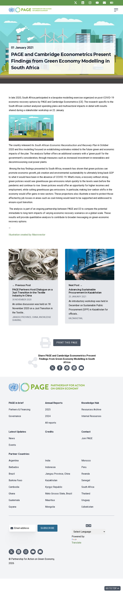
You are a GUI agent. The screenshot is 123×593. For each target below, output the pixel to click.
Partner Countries (19, 454)
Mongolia (50, 506)
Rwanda (85, 473)
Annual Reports (54, 402)
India (47, 460)
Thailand (85, 493)
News (12, 438)
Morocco (86, 460)
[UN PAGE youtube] (97, 2)
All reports (50, 422)
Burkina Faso (15, 480)
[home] (47, 390)
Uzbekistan (87, 506)
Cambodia (14, 487)
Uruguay (85, 500)
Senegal (85, 480)
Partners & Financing (19, 409)
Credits (49, 431)
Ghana (12, 493)
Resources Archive (91, 409)
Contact (85, 431)
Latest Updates (17, 431)
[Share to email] (81, 368)
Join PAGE (86, 438)
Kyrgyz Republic (53, 487)
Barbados (14, 467)
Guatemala (14, 500)
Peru (83, 467)
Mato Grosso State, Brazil (58, 493)
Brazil (12, 473)
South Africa (87, 487)
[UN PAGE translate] (111, 2)
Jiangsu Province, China (57, 473)
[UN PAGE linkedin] (83, 2)
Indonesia (50, 467)
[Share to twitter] (52, 368)
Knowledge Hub (90, 402)
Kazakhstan (51, 480)
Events (12, 445)
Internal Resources (91, 416)
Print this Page (66, 342)
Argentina (14, 460)
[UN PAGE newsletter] (104, 2)
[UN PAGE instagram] (90, 2)
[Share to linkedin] (74, 368)
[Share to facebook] (59, 368)
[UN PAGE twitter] (75, 2)
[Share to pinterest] (67, 368)
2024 (48, 416)
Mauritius (50, 500)
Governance (15, 416)
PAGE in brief (16, 402)
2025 (48, 409)
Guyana (12, 506)
